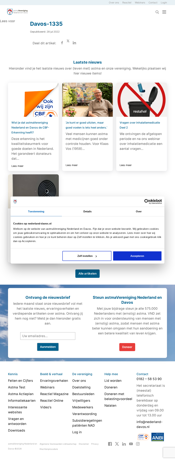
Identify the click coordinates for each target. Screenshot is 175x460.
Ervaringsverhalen (54, 381)
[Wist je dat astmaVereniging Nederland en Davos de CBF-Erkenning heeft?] (33, 100)
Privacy (95, 444)
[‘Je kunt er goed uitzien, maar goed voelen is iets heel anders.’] (87, 100)
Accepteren (137, 255)
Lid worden (113, 381)
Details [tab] (87, 211)
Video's (45, 407)
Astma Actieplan (20, 394)
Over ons (114, 2)
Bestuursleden (83, 394)
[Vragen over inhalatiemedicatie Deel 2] (141, 100)
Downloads (16, 430)
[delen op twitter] (68, 43)
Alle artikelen (87, 273)
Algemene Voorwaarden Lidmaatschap (58, 444)
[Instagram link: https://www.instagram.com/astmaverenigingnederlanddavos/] (138, 443)
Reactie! (126, 2)
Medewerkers (82, 407)
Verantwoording (84, 414)
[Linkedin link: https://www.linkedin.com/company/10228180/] (124, 443)
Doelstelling (81, 387)
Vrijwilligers (81, 401)
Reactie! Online (51, 401)
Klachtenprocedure (49, 449)
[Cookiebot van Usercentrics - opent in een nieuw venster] (147, 201)
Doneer (127, 347)
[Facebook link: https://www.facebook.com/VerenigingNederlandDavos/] (110, 443)
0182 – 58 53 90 (149, 379)
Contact (153, 2)
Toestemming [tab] (36, 211)
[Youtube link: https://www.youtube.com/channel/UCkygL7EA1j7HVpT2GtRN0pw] (131, 443)
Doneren (110, 387)
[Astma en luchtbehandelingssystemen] (33, 191)
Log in (77, 432)
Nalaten (110, 406)
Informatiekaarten (22, 401)
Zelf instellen (85, 255)
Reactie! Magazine (54, 394)
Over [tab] (139, 211)
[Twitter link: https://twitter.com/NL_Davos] (117, 443)
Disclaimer (84, 444)
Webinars (140, 2)
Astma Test (16, 387)
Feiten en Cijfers (20, 381)
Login (164, 2)
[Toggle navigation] (164, 12)
